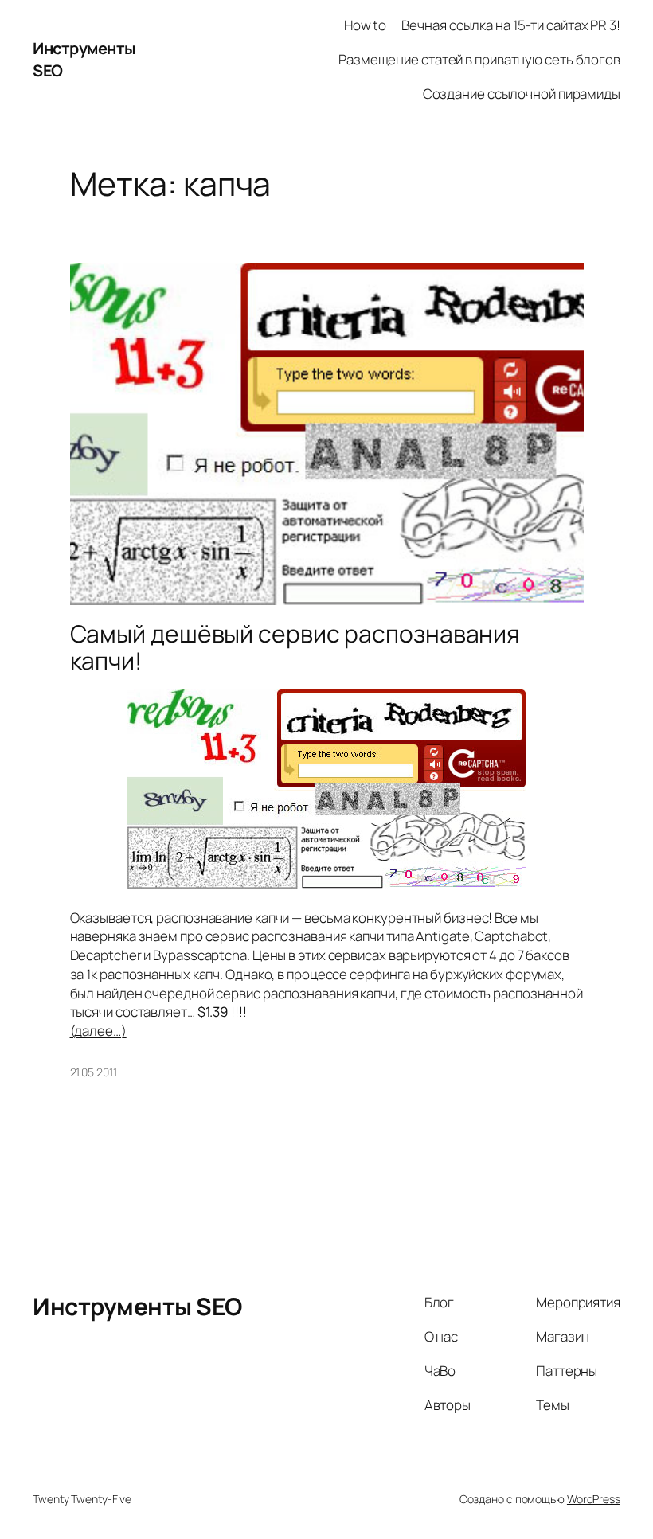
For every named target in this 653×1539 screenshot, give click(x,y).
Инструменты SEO (137, 1306)
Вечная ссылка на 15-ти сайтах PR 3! (510, 25)
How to (365, 25)
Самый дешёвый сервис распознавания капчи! (295, 647)
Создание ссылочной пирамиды (521, 93)
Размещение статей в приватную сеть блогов (479, 59)
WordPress (593, 1498)
